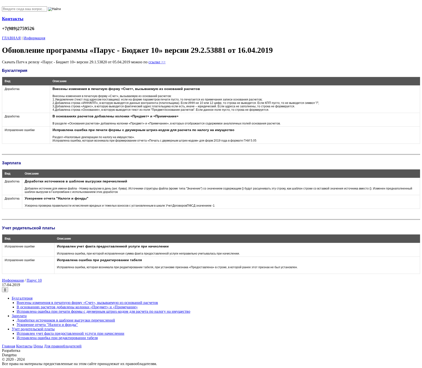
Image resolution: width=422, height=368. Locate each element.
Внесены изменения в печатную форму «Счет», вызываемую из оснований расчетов (87, 303)
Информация (13, 280)
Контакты (24, 346)
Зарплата (19, 316)
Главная (8, 346)
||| (5, 289)
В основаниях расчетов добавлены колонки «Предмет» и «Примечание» (77, 307)
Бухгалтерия (22, 298)
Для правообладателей (63, 346)
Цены (38, 346)
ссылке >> (157, 62)
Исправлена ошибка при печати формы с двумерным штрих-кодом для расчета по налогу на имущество (103, 311)
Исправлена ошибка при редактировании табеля (57, 338)
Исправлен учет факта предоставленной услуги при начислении (70, 333)
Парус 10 (34, 280)
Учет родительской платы (33, 329)
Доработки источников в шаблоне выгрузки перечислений (66, 320)
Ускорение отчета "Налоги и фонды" (47, 325)
